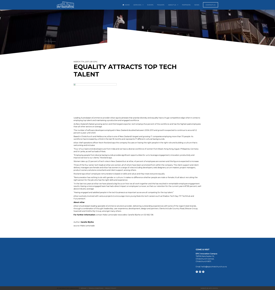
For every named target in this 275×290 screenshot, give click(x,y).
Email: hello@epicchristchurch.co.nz (211, 267)
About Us (172, 5)
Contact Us (210, 5)
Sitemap (83, 288)
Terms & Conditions (96, 288)
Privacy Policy (110, 288)
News (196, 5)
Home (127, 5)
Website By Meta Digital (209, 288)
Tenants (160, 5)
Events (150, 5)
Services (137, 5)
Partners (186, 5)
